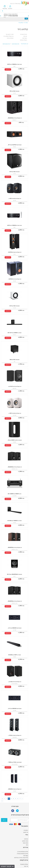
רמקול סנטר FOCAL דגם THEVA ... (14, 762)
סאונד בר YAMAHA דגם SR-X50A (14, 520)
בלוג (27, 845)
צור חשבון (25, 832)
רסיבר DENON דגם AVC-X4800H (14, 494)
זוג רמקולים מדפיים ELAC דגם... (14, 386)
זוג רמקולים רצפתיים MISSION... (14, 789)
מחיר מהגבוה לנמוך (6, 44)
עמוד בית (26, 22)
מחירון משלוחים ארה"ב (22, 852)
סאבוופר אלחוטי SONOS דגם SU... (14, 440)
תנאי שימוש (25, 841)
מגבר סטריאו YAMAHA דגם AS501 (14, 225)
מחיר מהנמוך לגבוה (15, 44)
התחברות (26, 830)
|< (2, 798)
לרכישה (8, 69)
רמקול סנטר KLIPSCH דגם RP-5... (14, 145)
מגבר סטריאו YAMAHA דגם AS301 (14, 64)
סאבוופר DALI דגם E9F (14, 91)
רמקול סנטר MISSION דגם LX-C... (14, 628)
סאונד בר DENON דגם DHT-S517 (14, 332)
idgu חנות (25, 856)
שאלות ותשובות (24, 864)
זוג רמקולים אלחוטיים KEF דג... (14, 198)
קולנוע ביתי (21, 22)
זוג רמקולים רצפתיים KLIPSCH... (14, 252)
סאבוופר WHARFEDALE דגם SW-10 (14, 574)
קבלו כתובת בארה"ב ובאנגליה (10, 14)
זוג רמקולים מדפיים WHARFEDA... (14, 118)
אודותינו (26, 839)
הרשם (4, 820)
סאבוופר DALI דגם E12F (14, 171)
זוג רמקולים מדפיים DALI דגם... (14, 681)
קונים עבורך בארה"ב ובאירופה (11, 16)
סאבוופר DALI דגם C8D (14, 359)
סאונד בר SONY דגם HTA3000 (14, 655)
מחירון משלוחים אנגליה (22, 854)
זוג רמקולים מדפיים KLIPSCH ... (14, 279)
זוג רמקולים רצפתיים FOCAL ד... (14, 735)
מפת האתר (25, 843)
